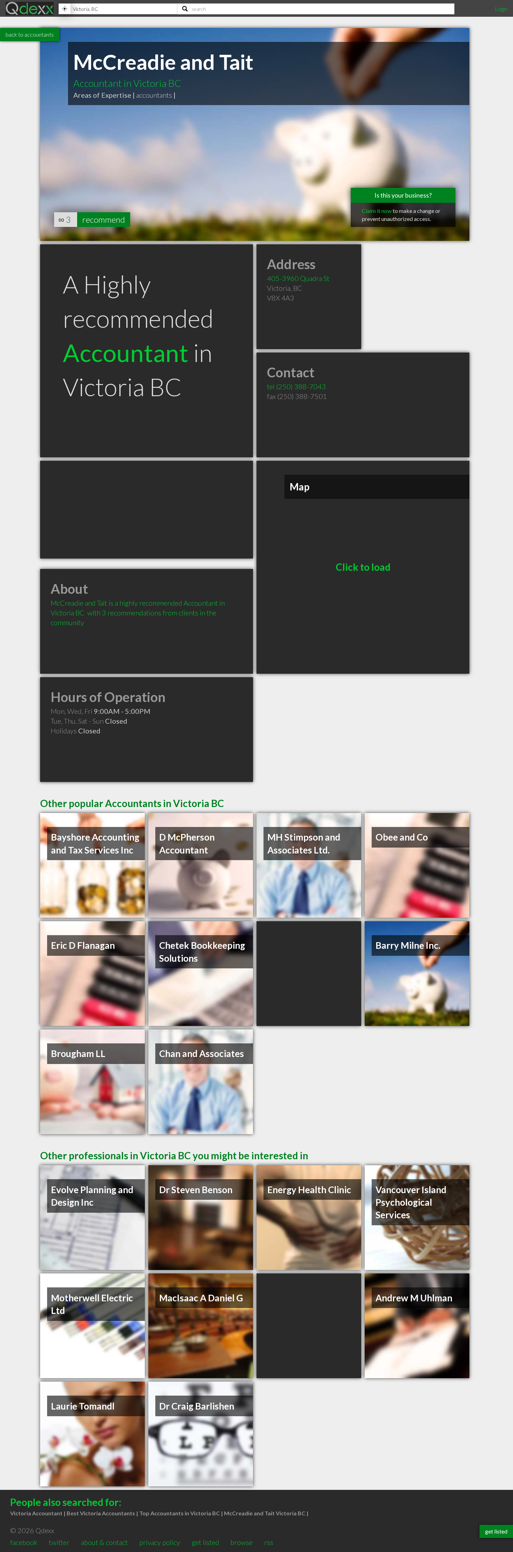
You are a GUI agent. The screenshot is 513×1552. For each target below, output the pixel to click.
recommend (103, 219)
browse (241, 1542)
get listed (205, 1542)
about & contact (104, 1542)
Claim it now (377, 210)
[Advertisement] (146, 510)
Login (501, 8)
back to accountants (30, 34)
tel (296, 386)
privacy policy (159, 1542)
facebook (23, 1542)
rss (268, 1542)
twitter (59, 1542)
